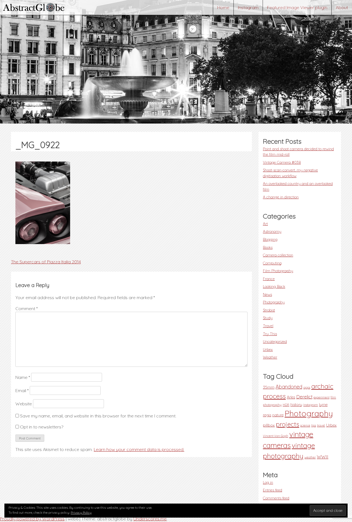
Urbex (268, 349)
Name (22, 377)
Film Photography (278, 270)
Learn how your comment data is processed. (139, 449)
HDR (286, 405)
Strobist (269, 310)
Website (23, 403)
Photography (274, 302)
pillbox (269, 425)
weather (310, 457)
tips (313, 425)
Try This (270, 333)
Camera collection (278, 255)
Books (268, 247)
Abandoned (289, 387)
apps (306, 387)
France (269, 278)
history (296, 404)
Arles (291, 397)
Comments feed (276, 498)
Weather (270, 357)
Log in (268, 482)
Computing (272, 263)
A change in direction (281, 197)
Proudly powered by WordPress (32, 518)
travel (321, 425)
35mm (268, 387)
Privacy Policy (81, 512)
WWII (322, 457)
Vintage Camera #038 (282, 162)
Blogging (270, 239)
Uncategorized (275, 341)
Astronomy (272, 231)
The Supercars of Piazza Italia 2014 (46, 261)
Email (22, 390)
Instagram (248, 7)
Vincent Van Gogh (275, 436)
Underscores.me (150, 518)
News (267, 294)
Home (223, 7)
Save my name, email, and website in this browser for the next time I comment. (98, 416)
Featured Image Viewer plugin (297, 7)
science (305, 425)
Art (265, 223)
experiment (321, 397)
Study (268, 317)
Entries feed (272, 490)
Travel (268, 325)
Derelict (304, 397)
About (342, 7)
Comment (26, 308)
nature (278, 414)
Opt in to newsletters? (41, 427)
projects (287, 424)
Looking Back (274, 286)
